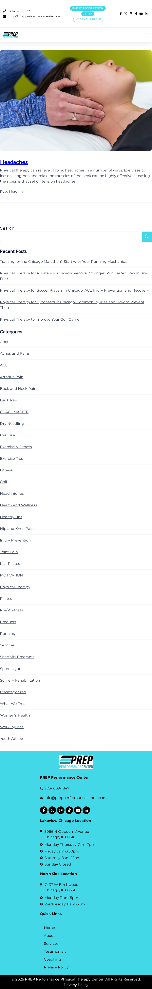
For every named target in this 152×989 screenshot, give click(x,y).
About (5, 342)
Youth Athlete (12, 739)
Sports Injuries (12, 669)
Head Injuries (12, 493)
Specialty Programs (17, 657)
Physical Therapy (15, 587)
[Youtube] (78, 810)
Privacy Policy (56, 967)
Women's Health (15, 715)
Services (7, 645)
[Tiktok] (69, 810)
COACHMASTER (14, 412)
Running (7, 633)
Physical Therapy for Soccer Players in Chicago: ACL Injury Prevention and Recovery (74, 290)
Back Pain (9, 400)
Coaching (52, 959)
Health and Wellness (18, 505)
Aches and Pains (15, 353)
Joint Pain (9, 552)
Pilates (6, 598)
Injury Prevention (15, 540)
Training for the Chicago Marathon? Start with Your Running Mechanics (63, 261)
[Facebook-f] (44, 810)
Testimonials (55, 951)
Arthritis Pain (11, 377)
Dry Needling (12, 423)
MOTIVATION (11, 575)
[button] (145, 34)
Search (7, 228)
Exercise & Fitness (16, 447)
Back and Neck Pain (18, 388)
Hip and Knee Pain (17, 529)
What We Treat (13, 704)
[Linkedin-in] (86, 810)
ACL (3, 365)
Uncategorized (13, 692)
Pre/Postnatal (12, 610)
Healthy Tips (11, 517)
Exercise (7, 435)
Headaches (14, 162)
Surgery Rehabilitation (20, 680)
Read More (8, 191)
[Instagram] (61, 810)
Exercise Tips (11, 458)
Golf (3, 482)
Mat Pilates (10, 563)
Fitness (6, 470)
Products (8, 622)
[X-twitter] (52, 810)
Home (49, 928)
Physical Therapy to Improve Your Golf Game (39, 319)
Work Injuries (12, 727)
